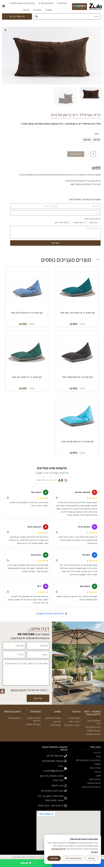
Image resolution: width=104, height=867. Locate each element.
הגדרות (91, 858)
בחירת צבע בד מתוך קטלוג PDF (88, 760)
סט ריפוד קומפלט (94, 730)
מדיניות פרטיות (95, 779)
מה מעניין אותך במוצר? (92, 218)
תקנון (99, 775)
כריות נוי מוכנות (75, 718)
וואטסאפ (26, 863)
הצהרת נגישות (95, 767)
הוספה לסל (76, 154)
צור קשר (97, 771)
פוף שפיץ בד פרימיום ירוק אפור (27, 377)
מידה (97, 133)
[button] (5, 30)
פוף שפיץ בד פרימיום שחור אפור (77, 377)
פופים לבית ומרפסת (53, 718)
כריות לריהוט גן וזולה (93, 727)
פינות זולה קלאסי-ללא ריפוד (34, 719)
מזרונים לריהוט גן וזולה (94, 722)
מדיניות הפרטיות (18, 690)
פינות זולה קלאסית (33, 724)
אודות (98, 756)
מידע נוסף (93, 222)
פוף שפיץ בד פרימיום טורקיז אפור (77, 441)
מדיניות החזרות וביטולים (91, 787)
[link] (95, 6)
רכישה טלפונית (78, 222)
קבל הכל (54, 858)
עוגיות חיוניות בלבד (73, 858)
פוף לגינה (57, 721)
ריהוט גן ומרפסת (14, 718)
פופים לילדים (56, 725)
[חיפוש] (36, 16)
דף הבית (97, 752)
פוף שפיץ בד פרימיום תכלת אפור (27, 312)
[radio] (96, 140)
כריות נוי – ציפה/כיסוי (72, 725)
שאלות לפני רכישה (61, 222)
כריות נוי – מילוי (75, 721)
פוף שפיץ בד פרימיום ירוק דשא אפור (77, 312)
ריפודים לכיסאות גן (93, 734)
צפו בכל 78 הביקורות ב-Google (50, 613)
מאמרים (97, 764)
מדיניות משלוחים (94, 783)
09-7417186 (26, 634)
